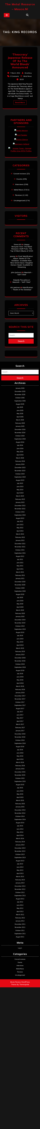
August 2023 (20, 480)
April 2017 (20, 721)
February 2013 (20, 880)
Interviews (19, 184)
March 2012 (20, 914)
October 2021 (20, 550)
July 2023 (20, 483)
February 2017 (20, 727)
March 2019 (20, 648)
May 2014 (20, 832)
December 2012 (20, 886)
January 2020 (20, 616)
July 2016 (20, 750)
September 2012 (20, 895)
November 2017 (20, 699)
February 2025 (20, 423)
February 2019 (20, 651)
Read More (20, 102)
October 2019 (20, 626)
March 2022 (20, 534)
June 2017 (20, 715)
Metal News (27, 76)
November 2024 (20, 432)
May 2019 (20, 642)
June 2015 (20, 791)
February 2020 (20, 613)
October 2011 (20, 930)
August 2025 (20, 404)
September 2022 (20, 515)
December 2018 (20, 658)
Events (19, 179)
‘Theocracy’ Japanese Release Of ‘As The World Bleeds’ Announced (20, 61)
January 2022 (20, 540)
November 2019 (20, 623)
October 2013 (20, 854)
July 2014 (20, 826)
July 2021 (20, 559)
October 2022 (20, 512)
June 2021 (20, 562)
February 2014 (20, 842)
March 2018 (20, 686)
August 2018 (20, 670)
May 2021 (20, 566)
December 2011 (20, 924)
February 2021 (20, 575)
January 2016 (20, 769)
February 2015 (20, 803)
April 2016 (20, 759)
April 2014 (20, 835)
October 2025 (20, 398)
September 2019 (20, 629)
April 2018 (20, 683)
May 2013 (20, 870)
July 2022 (20, 521)
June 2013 (20, 867)
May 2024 (20, 451)
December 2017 (20, 696)
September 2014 (20, 819)
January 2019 (20, 654)
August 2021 (20, 556)
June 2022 (20, 524)
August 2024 (20, 442)
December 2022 (20, 505)
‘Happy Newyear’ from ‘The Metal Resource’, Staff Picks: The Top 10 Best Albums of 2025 (21, 247)
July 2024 (20, 445)
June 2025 (20, 410)
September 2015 (20, 781)
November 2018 (20, 661)
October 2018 (20, 664)
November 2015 (20, 775)
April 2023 (20, 493)
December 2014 (20, 810)
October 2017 (20, 702)
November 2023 (20, 470)
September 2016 (20, 743)
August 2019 (20, 632)
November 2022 (20, 509)
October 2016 (20, 740)
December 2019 (20, 620)
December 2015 (20, 772)
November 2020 (20, 585)
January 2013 (20, 883)
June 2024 (20, 448)
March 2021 (20, 572)
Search (21, 341)
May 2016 (20, 756)
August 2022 (20, 518)
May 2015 (20, 794)
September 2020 (20, 591)
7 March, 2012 (15, 73)
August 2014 (20, 823)
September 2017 (20, 705)
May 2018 (20, 680)
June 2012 (20, 905)
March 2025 (20, 420)
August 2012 (20, 899)
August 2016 (20, 746)
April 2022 (20, 531)
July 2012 (20, 902)
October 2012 (20, 892)
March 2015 (20, 800)
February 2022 (20, 537)
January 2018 (20, 692)
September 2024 (20, 439)
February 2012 (20, 918)
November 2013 (20, 851)
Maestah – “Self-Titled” (24, 273)
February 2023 (20, 499)
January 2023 (20, 502)
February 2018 (20, 689)
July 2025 (20, 407)
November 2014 (20, 813)
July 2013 (20, 864)
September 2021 (20, 553)
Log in (20, 948)
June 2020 (20, 601)
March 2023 (20, 496)
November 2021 (20, 547)
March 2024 (20, 458)
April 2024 (20, 455)
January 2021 (20, 578)
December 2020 (20, 582)
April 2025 (20, 417)
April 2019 (20, 645)
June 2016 (20, 753)
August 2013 (20, 861)
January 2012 (20, 921)
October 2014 (20, 816)
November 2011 (20, 927)
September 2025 (20, 401)
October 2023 (20, 474)
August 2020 (20, 594)
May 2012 (20, 908)
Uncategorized (19, 200)
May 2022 (20, 528)
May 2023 (20, 489)
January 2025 (20, 426)
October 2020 (20, 588)
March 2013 (20, 876)
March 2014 (20, 838)
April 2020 (20, 607)
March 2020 (20, 610)
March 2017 (20, 724)
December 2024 (20, 429)
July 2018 (20, 673)
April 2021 (20, 569)
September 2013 (20, 857)
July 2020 (20, 597)
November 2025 (20, 394)
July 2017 (20, 711)
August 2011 (20, 937)
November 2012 (20, 889)
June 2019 (20, 639)
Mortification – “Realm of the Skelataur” (22, 288)
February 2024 (20, 461)
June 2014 (20, 829)
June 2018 (20, 677)
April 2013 (20, 873)
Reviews (18, 195)
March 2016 (20, 762)
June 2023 (20, 486)
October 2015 (20, 778)
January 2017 (20, 730)
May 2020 (20, 604)
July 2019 (20, 635)
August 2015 (20, 784)
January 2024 (20, 464)
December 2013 (20, 848)
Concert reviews (19, 174)
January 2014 (20, 845)
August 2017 (20, 708)
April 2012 (20, 911)
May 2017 (20, 718)
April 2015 (20, 797)
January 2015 (20, 807)
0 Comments (14, 76)
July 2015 (20, 788)
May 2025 (20, 413)
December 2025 (20, 391)
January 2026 (20, 388)
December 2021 (20, 543)
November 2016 (20, 737)
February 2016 (20, 765)
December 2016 (20, 734)
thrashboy (28, 73)
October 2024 (20, 436)
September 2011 (20, 933)
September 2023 (20, 477)
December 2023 (20, 467)
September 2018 (20, 667)
